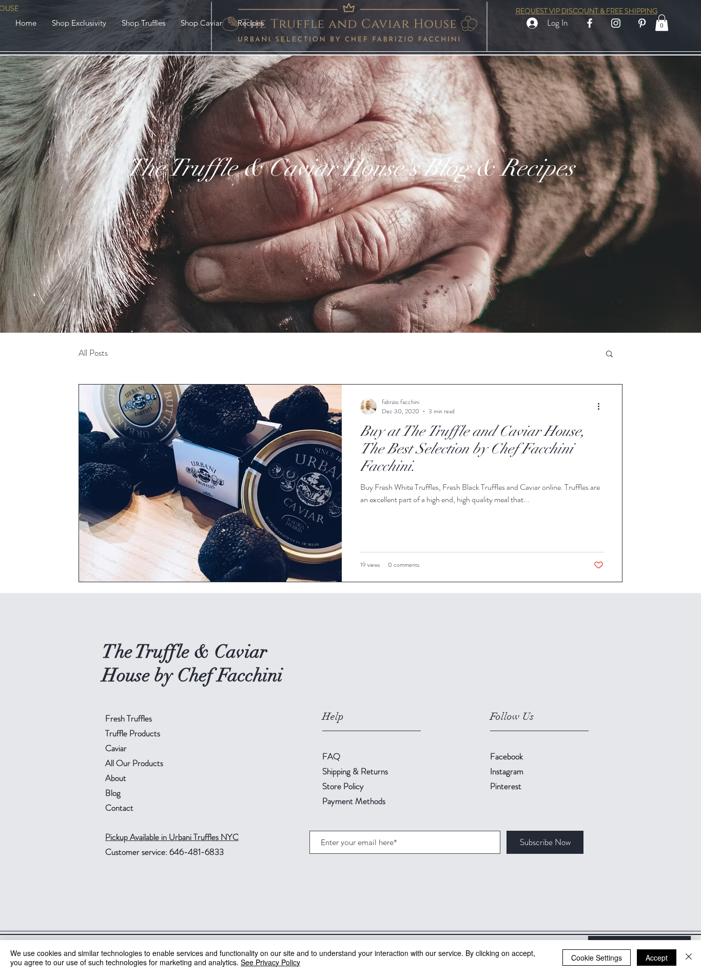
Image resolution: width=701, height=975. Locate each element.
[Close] (689, 957)
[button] (143, 23)
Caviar (116, 748)
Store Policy (343, 786)
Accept (657, 957)
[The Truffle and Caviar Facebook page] (589, 23)
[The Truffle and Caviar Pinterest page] (642, 23)
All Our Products (134, 763)
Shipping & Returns (356, 771)
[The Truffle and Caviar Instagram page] (616, 23)
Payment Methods (354, 801)
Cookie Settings (596, 957)
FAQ (331, 756)
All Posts (93, 353)
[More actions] (602, 406)
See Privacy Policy (270, 962)
